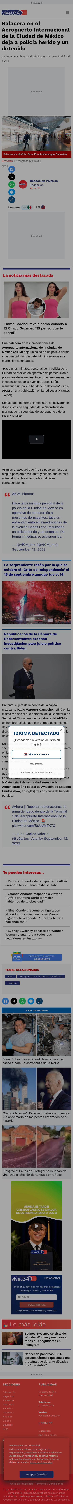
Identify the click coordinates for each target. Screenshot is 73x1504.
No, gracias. (36, 763)
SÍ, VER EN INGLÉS (37, 754)
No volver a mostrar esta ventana (36, 772)
